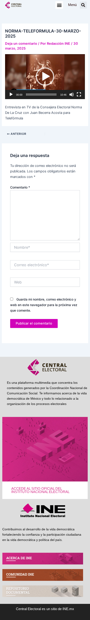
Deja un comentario (21, 43)
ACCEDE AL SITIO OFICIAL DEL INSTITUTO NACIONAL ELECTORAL (40, 490)
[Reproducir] (11, 94)
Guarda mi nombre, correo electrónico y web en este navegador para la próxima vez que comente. (43, 304)
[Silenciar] (71, 94)
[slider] (41, 94)
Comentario (20, 187)
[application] (45, 76)
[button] (59, 5)
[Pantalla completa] (79, 94)
